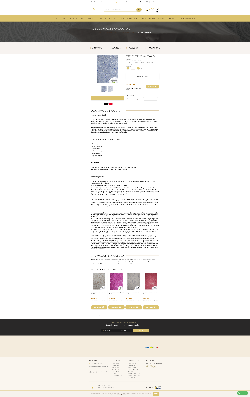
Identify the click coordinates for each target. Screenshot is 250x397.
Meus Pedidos (145, 1)
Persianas (64, 18)
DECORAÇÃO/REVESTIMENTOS (77, 18)
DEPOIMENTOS (162, 18)
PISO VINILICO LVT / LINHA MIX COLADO (129, 18)
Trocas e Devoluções (133, 369)
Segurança (131, 371)
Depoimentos (115, 365)
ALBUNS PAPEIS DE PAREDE (148, 18)
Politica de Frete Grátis (134, 373)
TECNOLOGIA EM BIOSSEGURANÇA (186, 18)
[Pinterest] (154, 366)
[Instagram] (147, 366)
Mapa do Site (115, 369)
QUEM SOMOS (112, 18)
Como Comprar (132, 363)
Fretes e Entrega (132, 367)
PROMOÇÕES (172, 18)
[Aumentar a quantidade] (138, 68)
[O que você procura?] (139, 10)
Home (56, 18)
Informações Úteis (133, 360)
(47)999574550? (129, 2)
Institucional (116, 360)
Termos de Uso (132, 365)
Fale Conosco (155, 1)
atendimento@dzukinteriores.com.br (98, 366)
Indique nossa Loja (117, 375)
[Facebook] (151, 366)
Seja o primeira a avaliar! (142, 76)
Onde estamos (115, 373)
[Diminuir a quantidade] (128, 68)
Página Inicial (115, 363)
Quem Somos (115, 371)
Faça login (101, 1)
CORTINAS (90, 18)
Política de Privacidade (134, 375)
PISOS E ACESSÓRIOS (101, 18)
